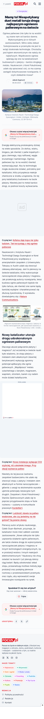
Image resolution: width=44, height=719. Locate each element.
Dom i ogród (9, 672)
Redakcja (9, 698)
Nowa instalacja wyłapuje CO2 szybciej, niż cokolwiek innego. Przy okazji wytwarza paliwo (22, 465)
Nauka (17, 685)
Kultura (7, 680)
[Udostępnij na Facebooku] (16, 621)
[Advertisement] (22, 400)
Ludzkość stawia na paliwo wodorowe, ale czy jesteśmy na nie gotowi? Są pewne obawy (20, 516)
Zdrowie (8, 676)
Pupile (7, 685)
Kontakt (8, 702)
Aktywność (23, 668)
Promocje (19, 680)
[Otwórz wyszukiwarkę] (35, 4)
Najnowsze (9, 668)
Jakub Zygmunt (18, 80)
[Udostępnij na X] (21, 621)
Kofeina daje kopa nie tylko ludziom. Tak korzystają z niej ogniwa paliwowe (20, 243)
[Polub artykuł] (37, 83)
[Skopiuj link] (27, 621)
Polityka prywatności (14, 694)
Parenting (20, 676)
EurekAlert (17, 508)
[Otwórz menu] (39, 4)
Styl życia (31, 680)
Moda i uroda (24, 672)
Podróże (32, 676)
